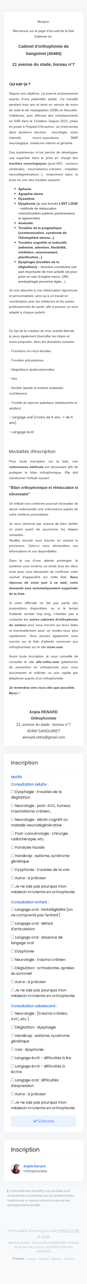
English (31, 1258)
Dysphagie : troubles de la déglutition (36, 794)
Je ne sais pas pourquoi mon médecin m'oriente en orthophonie (43, 889)
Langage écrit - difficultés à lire (42, 1058)
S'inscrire (45, 1121)
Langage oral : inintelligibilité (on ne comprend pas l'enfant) (42, 912)
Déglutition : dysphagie (35, 1027)
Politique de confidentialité (49, 1242)
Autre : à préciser (30, 878)
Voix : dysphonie (29, 1049)
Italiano (69, 1258)
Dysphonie (24, 951)
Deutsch (56, 1258)
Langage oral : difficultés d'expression (35, 1082)
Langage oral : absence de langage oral (37, 940)
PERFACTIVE (68, 1230)
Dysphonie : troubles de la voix (42, 869)
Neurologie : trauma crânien (39, 959)
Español (44, 1258)
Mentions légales (19, 1242)
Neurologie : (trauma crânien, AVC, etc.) (39, 1016)
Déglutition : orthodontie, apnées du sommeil (42, 970)
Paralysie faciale (29, 847)
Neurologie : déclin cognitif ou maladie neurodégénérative (39, 822)
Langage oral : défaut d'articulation (32, 926)
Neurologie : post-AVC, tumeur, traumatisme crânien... (41, 808)
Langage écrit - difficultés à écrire (38, 1069)
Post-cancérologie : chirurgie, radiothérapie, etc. (39, 836)
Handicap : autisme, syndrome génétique (40, 858)
